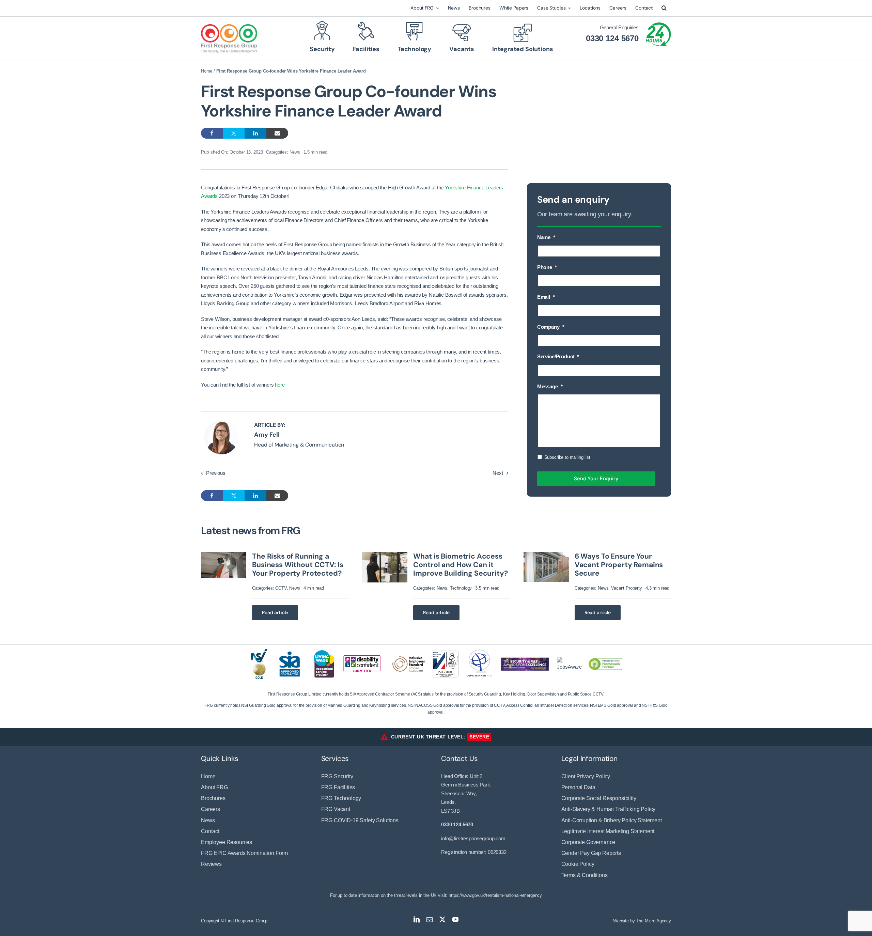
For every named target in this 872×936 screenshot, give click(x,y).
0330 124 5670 (612, 38)
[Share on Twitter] (234, 133)
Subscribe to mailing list (567, 457)
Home (206, 71)
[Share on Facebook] (212, 133)
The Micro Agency (653, 920)
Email (546, 297)
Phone (547, 267)
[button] (664, 8)
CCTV (280, 588)
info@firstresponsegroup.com (473, 838)
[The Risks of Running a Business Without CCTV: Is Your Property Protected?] (223, 555)
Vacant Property (626, 588)
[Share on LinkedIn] (255, 133)
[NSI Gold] (259, 652)
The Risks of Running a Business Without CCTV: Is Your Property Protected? (297, 564)
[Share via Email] (277, 133)
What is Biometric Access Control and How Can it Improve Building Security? (460, 564)
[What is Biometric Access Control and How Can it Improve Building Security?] (384, 555)
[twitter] (442, 919)
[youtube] (455, 919)
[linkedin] (417, 919)
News (295, 152)
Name (546, 237)
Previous (215, 473)
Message (550, 386)
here (279, 385)
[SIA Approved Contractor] (289, 651)
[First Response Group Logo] (229, 27)
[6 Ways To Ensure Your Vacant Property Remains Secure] (546, 555)
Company (550, 327)
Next (498, 473)
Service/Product (558, 356)
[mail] (429, 919)
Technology (461, 588)
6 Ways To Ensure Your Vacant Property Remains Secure (619, 564)
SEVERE (479, 736)
